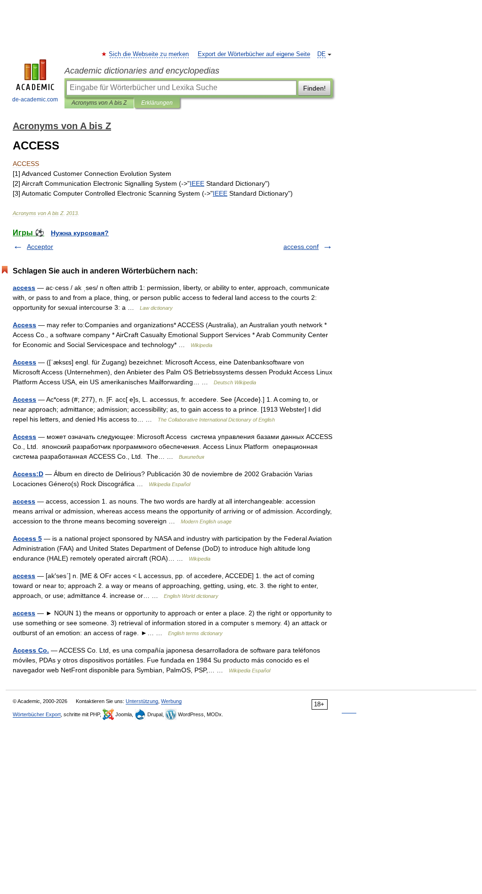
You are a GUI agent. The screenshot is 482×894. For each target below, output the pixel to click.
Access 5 (27, 538)
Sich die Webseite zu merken (149, 54)
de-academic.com (35, 99)
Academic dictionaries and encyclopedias (141, 70)
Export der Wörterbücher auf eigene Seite (254, 54)
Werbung (171, 701)
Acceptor (40, 246)
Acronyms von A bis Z (99, 102)
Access (24, 325)
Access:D (28, 474)
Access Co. (31, 650)
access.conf (301, 246)
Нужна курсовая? (80, 233)
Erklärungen (157, 102)
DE (321, 54)
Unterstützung (142, 701)
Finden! (314, 88)
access (24, 287)
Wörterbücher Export (37, 714)
